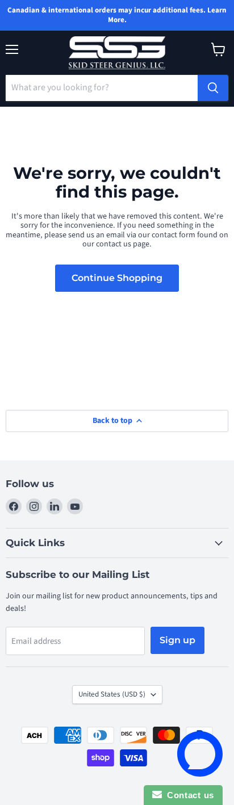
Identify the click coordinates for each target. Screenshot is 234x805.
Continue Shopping (117, 277)
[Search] (213, 88)
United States (111, 694)
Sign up (177, 640)
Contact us (188, 795)
